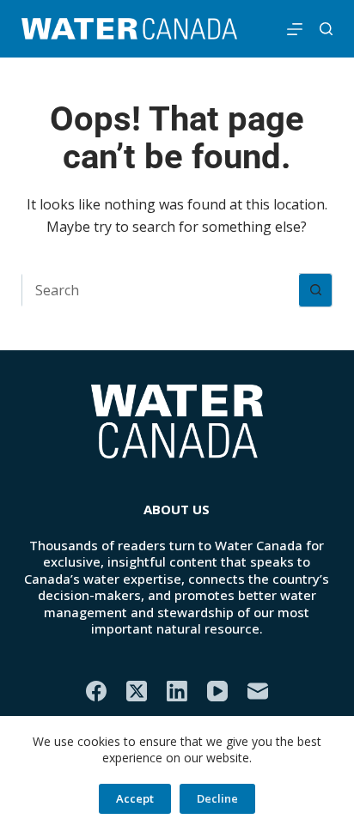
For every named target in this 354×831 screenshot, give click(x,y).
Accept (135, 798)
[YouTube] (217, 691)
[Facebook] (96, 691)
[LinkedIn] (177, 691)
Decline (217, 798)
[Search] (326, 28)
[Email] (257, 691)
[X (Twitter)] (136, 691)
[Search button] (315, 290)
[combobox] (161, 290)
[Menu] (294, 29)
